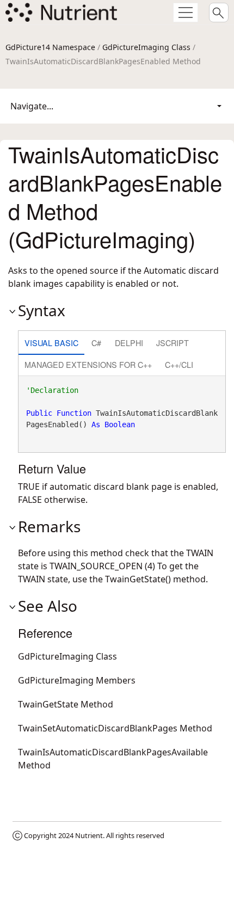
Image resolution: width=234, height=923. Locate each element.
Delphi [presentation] (129, 342)
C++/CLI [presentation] (179, 364)
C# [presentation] (96, 342)
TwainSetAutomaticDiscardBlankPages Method (115, 728)
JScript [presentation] (172, 342)
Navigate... (31, 106)
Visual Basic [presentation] (51, 342)
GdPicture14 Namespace (50, 47)
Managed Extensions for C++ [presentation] (88, 364)
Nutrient (89, 835)
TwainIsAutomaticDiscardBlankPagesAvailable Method (113, 758)
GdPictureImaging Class (146, 47)
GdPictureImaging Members (77, 680)
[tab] (51, 344)
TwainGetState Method (65, 704)
